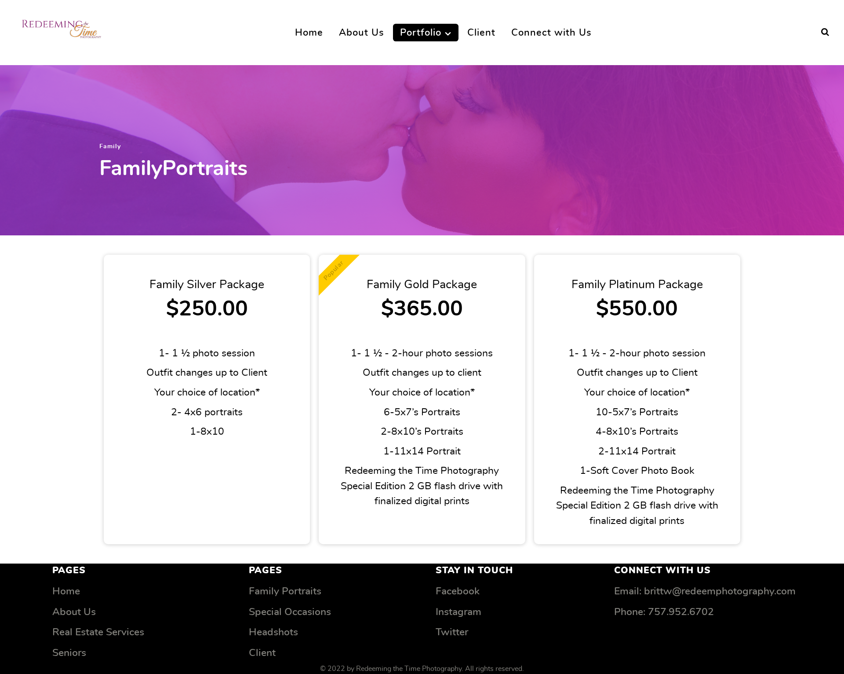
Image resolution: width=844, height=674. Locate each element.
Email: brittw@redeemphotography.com (705, 591)
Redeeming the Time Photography (409, 668)
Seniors (69, 653)
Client (262, 653)
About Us (74, 612)
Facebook (458, 591)
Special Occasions (290, 612)
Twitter (452, 632)
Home (66, 591)
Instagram (458, 612)
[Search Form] (825, 32)
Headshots (273, 632)
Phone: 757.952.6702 (664, 612)
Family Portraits (285, 591)
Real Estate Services (98, 632)
